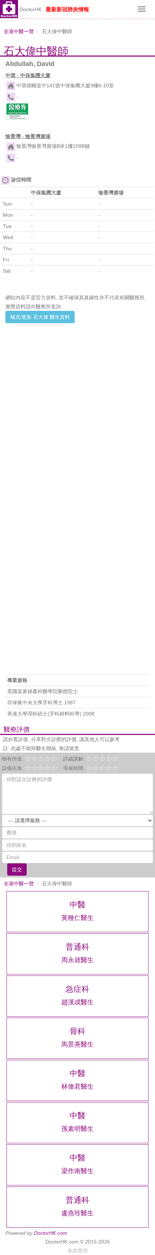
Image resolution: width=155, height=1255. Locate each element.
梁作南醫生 (77, 1171)
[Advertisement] (77, 403)
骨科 (77, 1031)
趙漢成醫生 (77, 1002)
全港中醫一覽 (19, 31)
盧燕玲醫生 (77, 1213)
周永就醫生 (77, 960)
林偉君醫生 (77, 1086)
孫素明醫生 (77, 1128)
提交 (17, 869)
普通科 (77, 946)
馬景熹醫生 (77, 1044)
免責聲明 (77, 1251)
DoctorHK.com (50, 1233)
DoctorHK (30, 9)
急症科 (77, 989)
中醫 (77, 904)
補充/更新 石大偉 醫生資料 (40, 317)
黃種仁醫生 (77, 917)
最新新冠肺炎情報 (67, 9)
